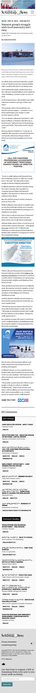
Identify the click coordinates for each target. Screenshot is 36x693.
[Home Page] (15, 12)
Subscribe (7, 684)
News (4, 21)
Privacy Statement (9, 642)
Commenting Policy (9, 645)
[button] (3, 664)
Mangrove (9, 659)
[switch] (32, 643)
